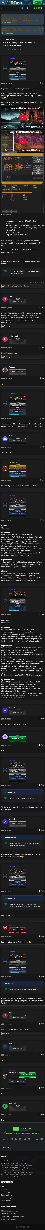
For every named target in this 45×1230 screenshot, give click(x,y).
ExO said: (7, 983)
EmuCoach (7, 1200)
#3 (43, 347)
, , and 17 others (16, 286)
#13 (42, 830)
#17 (42, 1024)
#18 (42, 1055)
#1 (43, 83)
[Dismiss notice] (42, 16)
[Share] (40, 83)
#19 (42, 1088)
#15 (42, 936)
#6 (43, 447)
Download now (7, 33)
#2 (43, 307)
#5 (43, 418)
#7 (43, 480)
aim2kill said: (9, 792)
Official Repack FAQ (8, 1214)
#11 (42, 745)
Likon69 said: (9, 837)
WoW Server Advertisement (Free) (13, 1216)
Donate (3, 1186)
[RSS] (28, 1226)
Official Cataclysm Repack (10, 1211)
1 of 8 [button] (16, 1129)
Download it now (8, 23)
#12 (42, 785)
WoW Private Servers (8, 1219)
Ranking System (6, 1192)
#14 (42, 891)
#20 (42, 1114)
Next (23, 1129)
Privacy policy (6, 1198)
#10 (42, 719)
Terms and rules (6, 1195)
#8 (43, 520)
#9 (43, 614)
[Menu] (3, 2)
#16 (42, 976)
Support (4, 1189)
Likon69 (7, 50)
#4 (43, 378)
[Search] (3, 8)
